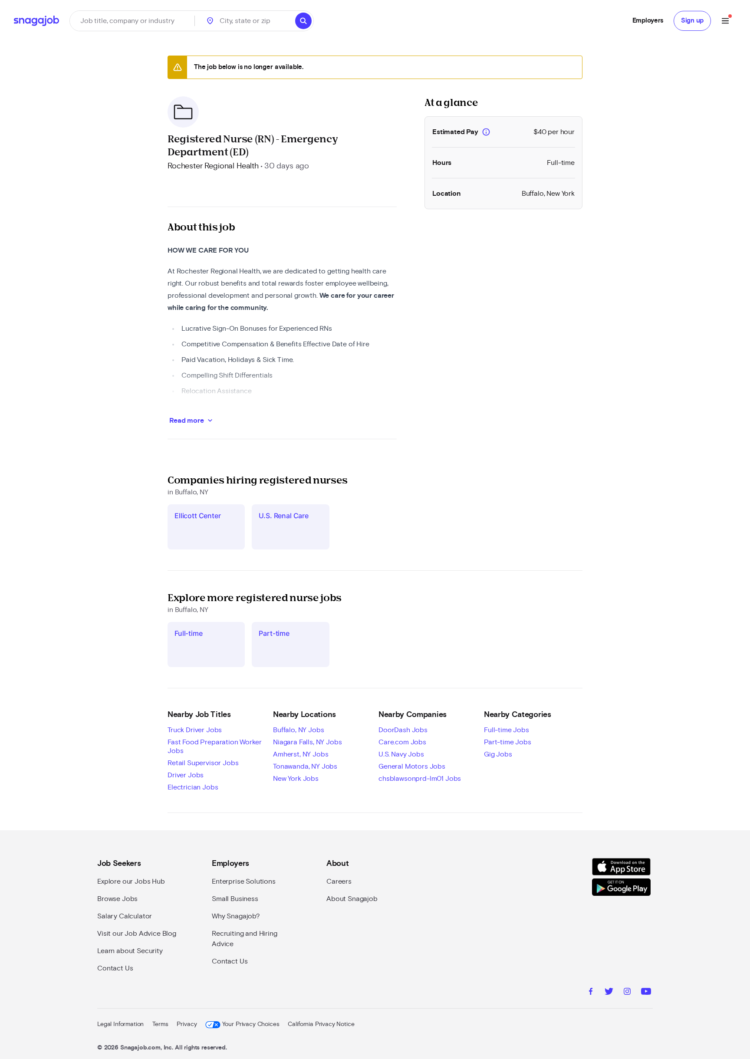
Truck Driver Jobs (195, 730)
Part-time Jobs (507, 742)
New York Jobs (296, 778)
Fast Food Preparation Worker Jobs (215, 746)
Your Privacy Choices (250, 1024)
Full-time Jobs (506, 730)
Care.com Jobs (402, 742)
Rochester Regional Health (213, 166)
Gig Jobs (498, 754)
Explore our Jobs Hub (131, 881)
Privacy (187, 1024)
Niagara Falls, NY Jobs (307, 742)
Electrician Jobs (193, 787)
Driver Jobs (186, 775)
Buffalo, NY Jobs (298, 730)
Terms (160, 1024)
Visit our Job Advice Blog (136, 933)
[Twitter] (609, 992)
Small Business (235, 898)
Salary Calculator (124, 916)
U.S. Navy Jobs (401, 754)
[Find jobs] (303, 21)
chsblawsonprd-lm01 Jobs (419, 778)
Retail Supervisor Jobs (203, 763)
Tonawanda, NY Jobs (305, 766)
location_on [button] (210, 20)
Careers (339, 881)
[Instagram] (627, 992)
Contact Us (115, 968)
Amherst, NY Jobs (300, 754)
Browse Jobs (117, 898)
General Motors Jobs (411, 766)
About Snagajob (352, 898)
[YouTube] (646, 992)
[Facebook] (590, 992)
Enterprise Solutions (244, 881)
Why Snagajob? (236, 916)
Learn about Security (130, 950)
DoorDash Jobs (403, 730)
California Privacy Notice (321, 1024)
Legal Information (120, 1024)
